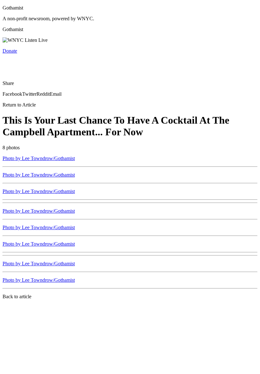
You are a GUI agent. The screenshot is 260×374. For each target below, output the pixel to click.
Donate (10, 51)
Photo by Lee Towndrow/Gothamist (39, 158)
